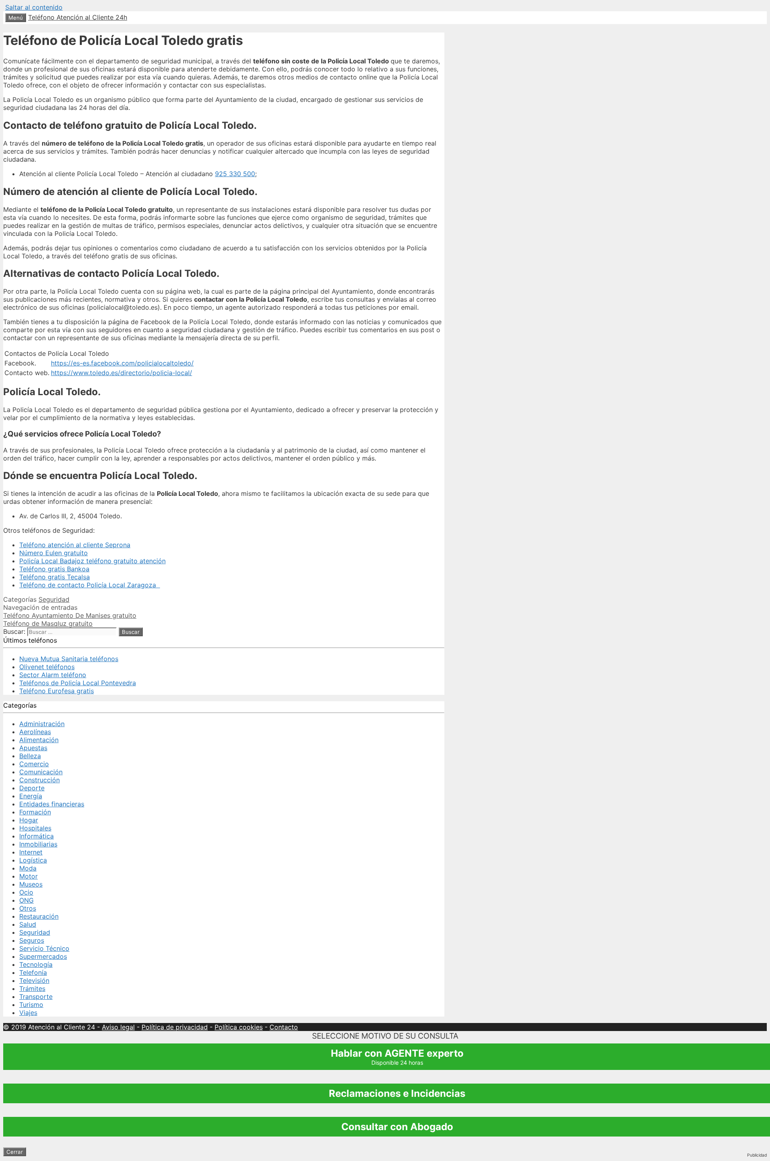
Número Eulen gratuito (53, 553)
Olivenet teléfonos (47, 667)
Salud (27, 924)
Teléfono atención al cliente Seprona (74, 545)
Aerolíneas (35, 732)
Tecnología (36, 964)
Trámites (32, 988)
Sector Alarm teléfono (52, 675)
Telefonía (33, 972)
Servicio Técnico (44, 948)
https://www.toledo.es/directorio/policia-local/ (121, 373)
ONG (26, 900)
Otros (27, 908)
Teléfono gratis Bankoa (54, 569)
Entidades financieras (51, 804)
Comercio (34, 764)
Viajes (28, 1013)
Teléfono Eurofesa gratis (56, 691)
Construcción (39, 780)
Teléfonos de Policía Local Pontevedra (77, 683)
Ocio (26, 892)
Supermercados (43, 956)
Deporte (32, 788)
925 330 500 (235, 174)
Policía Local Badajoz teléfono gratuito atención (92, 561)
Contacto (284, 1027)
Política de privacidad (175, 1027)
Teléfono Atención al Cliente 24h (77, 17)
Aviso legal (118, 1027)
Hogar (28, 820)
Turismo (31, 1005)
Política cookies (239, 1027)
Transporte (36, 997)
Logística (33, 860)
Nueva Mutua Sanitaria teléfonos (68, 659)
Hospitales (35, 828)
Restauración (39, 916)
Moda (27, 868)
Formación (35, 812)
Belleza (30, 756)
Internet (31, 852)
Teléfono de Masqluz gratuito (48, 623)
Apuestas (33, 748)
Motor (28, 876)
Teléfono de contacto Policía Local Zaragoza (89, 585)
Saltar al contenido (34, 7)
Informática (36, 836)
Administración (42, 724)
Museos (31, 884)
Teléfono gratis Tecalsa (54, 577)
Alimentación (39, 740)
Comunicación (41, 772)
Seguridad (53, 599)
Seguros (31, 940)
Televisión (34, 980)
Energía (30, 796)
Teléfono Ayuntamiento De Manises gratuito (69, 615)
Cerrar (14, 1152)
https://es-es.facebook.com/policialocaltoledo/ (122, 363)
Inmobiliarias (38, 844)
